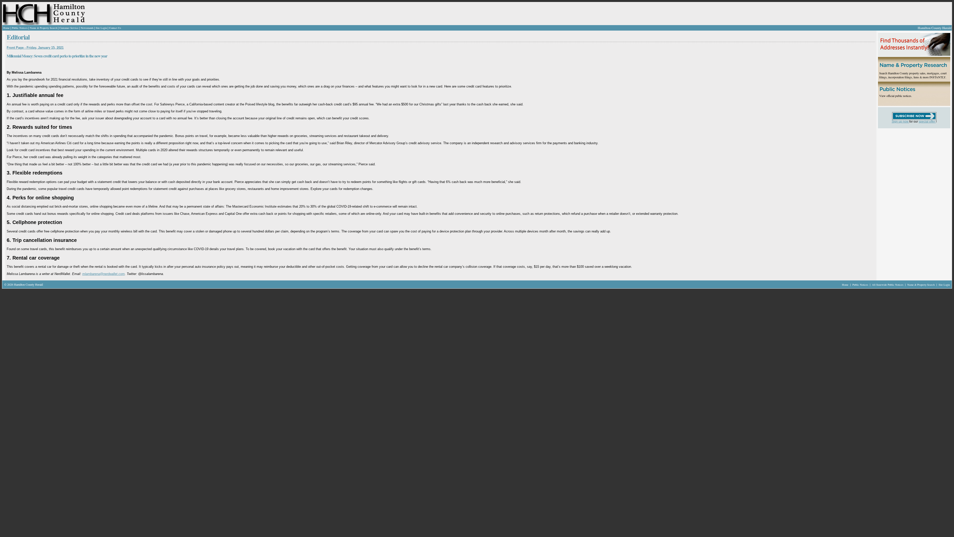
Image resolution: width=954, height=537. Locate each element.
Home (6, 28)
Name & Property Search (43, 28)
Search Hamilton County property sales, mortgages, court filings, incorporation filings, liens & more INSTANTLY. (913, 75)
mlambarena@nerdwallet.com (103, 274)
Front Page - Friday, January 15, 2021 (35, 47)
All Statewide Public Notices (888, 284)
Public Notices (20, 28)
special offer (927, 121)
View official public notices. (895, 96)
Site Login (101, 28)
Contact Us (115, 28)
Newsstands (87, 28)
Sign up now (900, 121)
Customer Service (69, 28)
